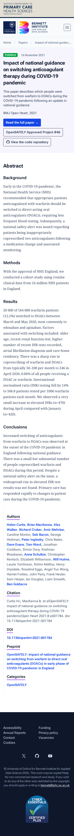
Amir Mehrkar (54, 530)
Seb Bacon (40, 535)
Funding (45, 728)
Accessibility (12, 728)
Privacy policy (48, 733)
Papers (23, 42)
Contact (9, 738)
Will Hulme (61, 559)
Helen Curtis (16, 525)
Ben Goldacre (17, 584)
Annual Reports (14, 733)
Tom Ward (33, 544)
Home (7, 42)
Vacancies (46, 738)
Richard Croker (30, 530)
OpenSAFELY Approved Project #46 (33, 132)
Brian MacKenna (39, 525)
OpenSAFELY (17, 685)
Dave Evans (15, 544)
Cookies (9, 743)
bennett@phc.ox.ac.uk (55, 785)
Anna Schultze (35, 554)
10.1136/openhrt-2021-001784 (29, 638)
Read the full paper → (22, 122)
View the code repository (29, 142)
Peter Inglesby (32, 540)
